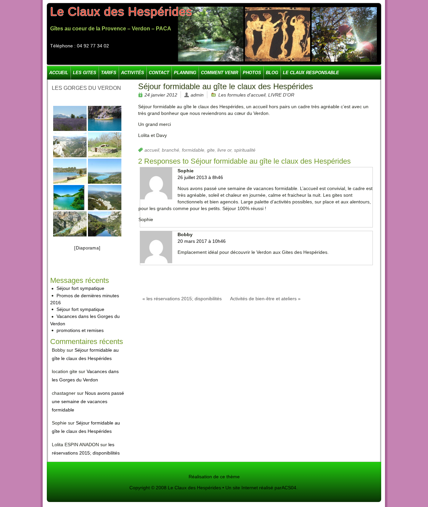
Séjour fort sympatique (80, 288)
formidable (193, 150)
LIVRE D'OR (281, 95)
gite (211, 150)
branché (170, 150)
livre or (224, 150)
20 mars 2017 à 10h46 (202, 241)
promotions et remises (80, 330)
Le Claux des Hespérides (121, 11)
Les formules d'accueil (241, 95)
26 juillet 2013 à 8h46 (200, 177)
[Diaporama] (87, 247)
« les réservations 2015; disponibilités (182, 298)
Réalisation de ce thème (214, 476)
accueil (151, 150)
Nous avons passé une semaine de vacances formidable (88, 401)
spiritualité (244, 150)
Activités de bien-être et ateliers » (265, 298)
